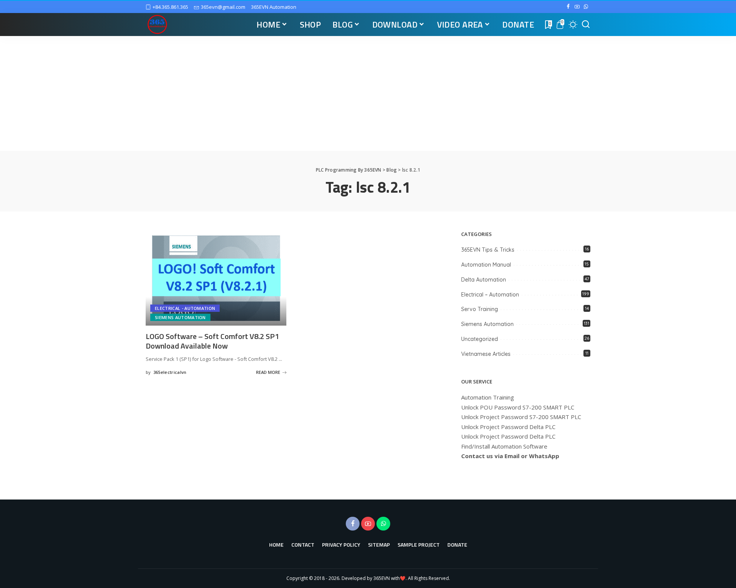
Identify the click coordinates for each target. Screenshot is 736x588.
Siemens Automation (180, 317)
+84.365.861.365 (170, 6)
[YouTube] (577, 7)
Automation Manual (486, 264)
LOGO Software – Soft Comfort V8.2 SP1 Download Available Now (212, 341)
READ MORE (268, 372)
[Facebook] (568, 7)
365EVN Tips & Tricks (487, 249)
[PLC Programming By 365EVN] (157, 24)
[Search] (585, 24)
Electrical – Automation (490, 294)
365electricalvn (170, 372)
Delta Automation (483, 279)
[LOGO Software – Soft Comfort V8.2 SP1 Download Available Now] (216, 278)
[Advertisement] (368, 93)
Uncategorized (479, 339)
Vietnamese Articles (486, 354)
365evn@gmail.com (223, 6)
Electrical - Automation (185, 308)
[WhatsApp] (586, 7)
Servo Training (479, 309)
